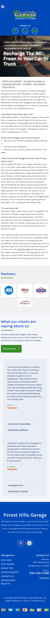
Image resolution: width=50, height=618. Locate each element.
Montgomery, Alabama (18, 430)
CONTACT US (7, 576)
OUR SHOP (6, 560)
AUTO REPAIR (7, 564)
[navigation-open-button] (2, 6)
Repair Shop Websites (32, 598)
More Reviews (9, 348)
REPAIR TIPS (7, 568)
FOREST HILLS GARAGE (14, 42)
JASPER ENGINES (10, 572)
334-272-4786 (23, 249)
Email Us (44, 578)
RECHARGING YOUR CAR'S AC (17, 48)
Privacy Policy (38, 601)
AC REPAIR (35, 45)
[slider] (12, 408)
